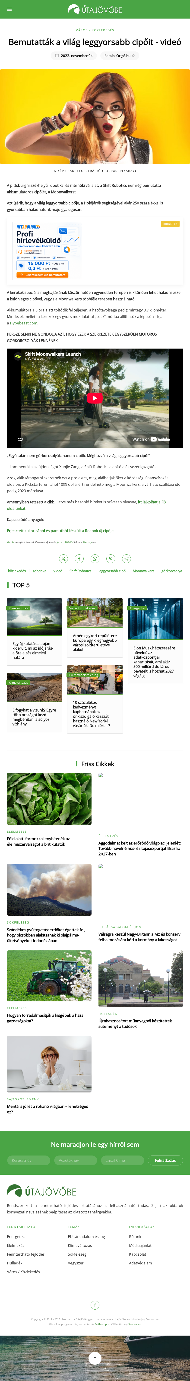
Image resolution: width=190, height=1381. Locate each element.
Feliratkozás (165, 1160)
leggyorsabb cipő (112, 570)
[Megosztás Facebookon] (79, 558)
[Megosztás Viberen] (126, 558)
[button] (9, 9)
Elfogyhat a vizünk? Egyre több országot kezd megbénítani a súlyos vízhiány (34, 717)
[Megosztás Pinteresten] (110, 558)
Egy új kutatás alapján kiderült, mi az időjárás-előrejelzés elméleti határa (33, 650)
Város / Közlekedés (95, 30)
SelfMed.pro (102, 1324)
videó (58, 570)
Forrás (10, 542)
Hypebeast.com (23, 323)
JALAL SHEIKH (65, 542)
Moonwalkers (143, 570)
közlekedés (17, 570)
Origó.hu (117, 55)
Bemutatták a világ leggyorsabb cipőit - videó (95, 41)
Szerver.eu (134, 1324)
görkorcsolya (172, 570)
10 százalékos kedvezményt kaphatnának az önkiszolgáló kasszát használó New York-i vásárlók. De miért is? (91, 714)
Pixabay (87, 542)
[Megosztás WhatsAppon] (95, 558)
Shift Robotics (80, 570)
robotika (39, 570)
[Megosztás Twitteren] (63, 558)
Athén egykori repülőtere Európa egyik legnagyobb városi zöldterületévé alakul (95, 642)
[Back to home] (95, 9)
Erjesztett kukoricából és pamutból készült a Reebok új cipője (60, 530)
